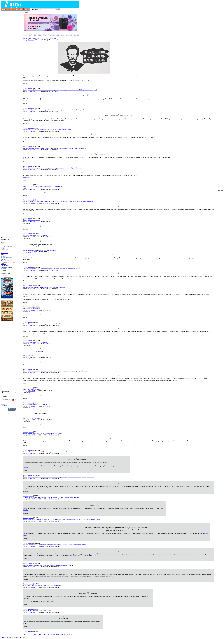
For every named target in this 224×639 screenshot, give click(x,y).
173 (36, 35)
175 (41, 35)
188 (74, 35)
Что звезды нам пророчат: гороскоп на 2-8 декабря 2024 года (46, 324)
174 (39, 35)
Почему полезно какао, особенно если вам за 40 (42, 250)
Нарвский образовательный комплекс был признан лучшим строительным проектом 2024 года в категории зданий (62, 90)
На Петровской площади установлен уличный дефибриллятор (46, 287)
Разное (25, 38)
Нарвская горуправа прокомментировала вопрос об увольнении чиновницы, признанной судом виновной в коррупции (64, 519)
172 (34, 35)
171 (31, 35)
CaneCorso (31, 40)
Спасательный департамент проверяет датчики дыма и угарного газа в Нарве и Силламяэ (55, 168)
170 (29, 35)
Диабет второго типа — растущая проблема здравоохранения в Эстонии (51, 565)
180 (54, 35)
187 (71, 35)
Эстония (25, 268)
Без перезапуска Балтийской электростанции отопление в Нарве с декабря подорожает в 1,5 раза (57, 544)
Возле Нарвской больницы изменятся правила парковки (45, 585)
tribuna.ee (26, 177)
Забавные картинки (34, 220)
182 (59, 35)
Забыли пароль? (5, 249)
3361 (78, 35)
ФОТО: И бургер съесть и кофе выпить (39, 610)
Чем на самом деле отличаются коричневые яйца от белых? (46, 433)
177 (46, 35)
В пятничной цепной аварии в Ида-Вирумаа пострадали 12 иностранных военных (54, 497)
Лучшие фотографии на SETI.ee (37, 235)
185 (66, 35)
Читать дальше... (28, 88)
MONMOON (31, 91)
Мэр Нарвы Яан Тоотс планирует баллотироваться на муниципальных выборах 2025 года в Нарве (57, 110)
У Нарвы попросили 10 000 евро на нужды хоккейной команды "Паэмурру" (51, 452)
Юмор (25, 186)
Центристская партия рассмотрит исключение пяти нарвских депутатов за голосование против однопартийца (61, 477)
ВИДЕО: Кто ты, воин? (35, 418)
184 (64, 35)
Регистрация (4, 253)
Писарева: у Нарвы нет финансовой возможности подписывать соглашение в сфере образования (57, 148)
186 (69, 35)
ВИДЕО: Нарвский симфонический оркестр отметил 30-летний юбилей (49, 129)
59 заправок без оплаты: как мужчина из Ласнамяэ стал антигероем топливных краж (54, 268)
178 (48, 35)
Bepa (29, 252)
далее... (3, 404)
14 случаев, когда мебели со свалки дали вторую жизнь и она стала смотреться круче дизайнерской (58, 371)
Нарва (25, 90)
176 (44, 35)
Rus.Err (25, 158)
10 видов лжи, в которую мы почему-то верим (42, 38)
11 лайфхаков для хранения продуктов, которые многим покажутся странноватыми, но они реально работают (61, 201)
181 (57, 35)
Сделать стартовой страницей (10, 637)
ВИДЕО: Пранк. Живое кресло (37, 356)
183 (62, 35)
